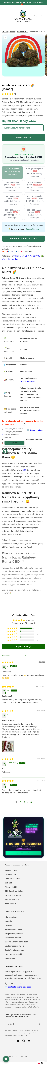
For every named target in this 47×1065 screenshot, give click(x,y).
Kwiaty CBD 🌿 (36, 256)
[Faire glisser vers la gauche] (18, 81)
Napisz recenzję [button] (23, 646)
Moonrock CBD (11, 887)
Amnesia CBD (11, 870)
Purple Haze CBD (12, 879)
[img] (8, 662)
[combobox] (40, 1063)
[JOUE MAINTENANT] (24, 837)
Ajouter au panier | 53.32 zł (23, 238)
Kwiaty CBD (22, 32)
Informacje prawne (13, 938)
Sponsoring (10, 958)
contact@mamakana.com (19, 987)
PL (42, 1063)
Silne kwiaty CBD (21, 256)
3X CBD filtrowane (13, 895)
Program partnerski (13, 954)
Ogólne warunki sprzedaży (16, 942)
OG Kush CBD (11, 875)
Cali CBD (9, 883)
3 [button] (24, 802)
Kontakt (8, 921)
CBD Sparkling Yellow (14, 891)
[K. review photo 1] (8, 746)
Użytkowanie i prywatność (16, 946)
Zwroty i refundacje (13, 929)
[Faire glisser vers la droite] (29, 81)
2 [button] (20, 802)
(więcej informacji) (28, 381)
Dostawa (8, 925)
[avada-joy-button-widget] (6, 1059)
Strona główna (8, 32)
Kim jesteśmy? (11, 917)
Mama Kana (16, 1057)
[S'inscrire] (39, 1024)
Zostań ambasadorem (14, 950)
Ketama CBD (10, 903)
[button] (5, 16)
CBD (24, 470)
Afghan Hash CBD (12, 899)
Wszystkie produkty (11, 259)
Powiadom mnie (23, 138)
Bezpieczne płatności (14, 934)
